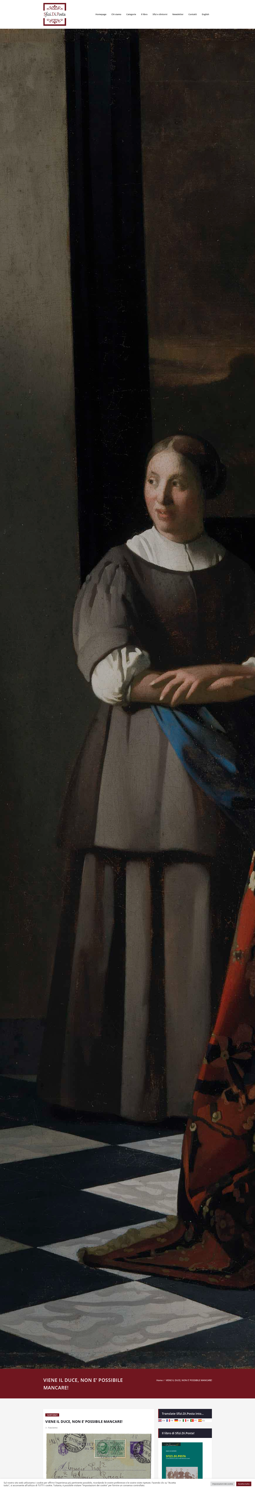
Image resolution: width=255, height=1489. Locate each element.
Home (159, 1380)
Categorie (131, 14)
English (205, 14)
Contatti (192, 14)
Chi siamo (116, 14)
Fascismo (53, 1427)
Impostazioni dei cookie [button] (222, 1483)
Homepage (100, 14)
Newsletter (177, 14)
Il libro (144, 14)
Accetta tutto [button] (244, 1483)
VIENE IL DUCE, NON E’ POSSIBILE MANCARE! (189, 1380)
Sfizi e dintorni (160, 14)
